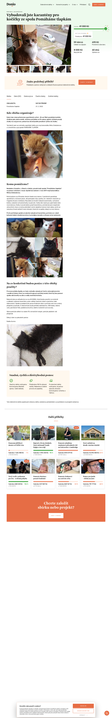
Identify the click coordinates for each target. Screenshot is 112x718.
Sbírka (9, 96)
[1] (12, 69)
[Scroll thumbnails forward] (69, 69)
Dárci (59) (17, 96)
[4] (48, 69)
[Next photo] (69, 44)
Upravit (82, 715)
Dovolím (83, 706)
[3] (36, 69)
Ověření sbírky (53, 96)
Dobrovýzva (28, 96)
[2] (24, 69)
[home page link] (11, 4)
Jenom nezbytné (83, 710)
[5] (59, 69)
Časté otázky (40, 96)
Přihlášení (83, 4)
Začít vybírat (99, 4)
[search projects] (89, 4)
